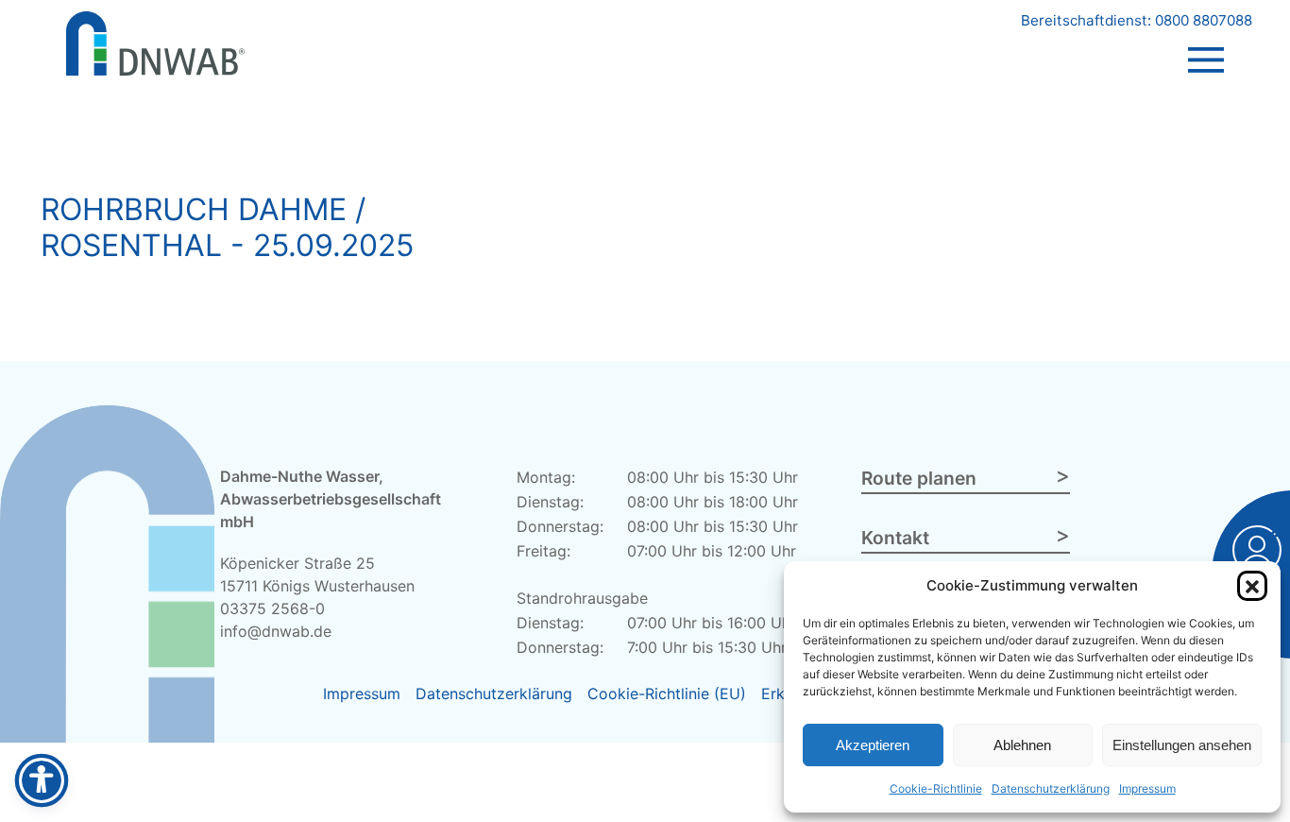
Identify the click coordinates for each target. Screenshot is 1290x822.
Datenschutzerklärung (1051, 788)
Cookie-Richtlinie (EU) (666, 693)
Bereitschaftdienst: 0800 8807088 (1136, 20)
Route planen (918, 478)
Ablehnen (1022, 745)
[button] (1252, 585)
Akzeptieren (872, 745)
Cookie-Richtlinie (936, 788)
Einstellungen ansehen (1181, 745)
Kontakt (895, 537)
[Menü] (1206, 41)
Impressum (1147, 788)
